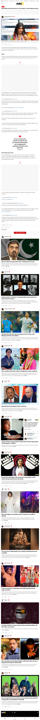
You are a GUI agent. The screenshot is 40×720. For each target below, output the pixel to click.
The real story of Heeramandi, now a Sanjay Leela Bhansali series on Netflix (19, 552)
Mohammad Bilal (7, 345)
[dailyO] (20, 3)
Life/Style (5, 453)
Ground (5, 309)
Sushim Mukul (6, 236)
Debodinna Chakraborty (8, 16)
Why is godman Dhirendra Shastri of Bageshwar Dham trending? (19, 371)
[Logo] (4, 712)
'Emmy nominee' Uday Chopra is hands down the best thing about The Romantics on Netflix (20, 442)
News (3, 6)
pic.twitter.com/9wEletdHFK (18, 107)
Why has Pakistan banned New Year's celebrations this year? (18, 261)
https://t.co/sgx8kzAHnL (6, 211)
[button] (3, 44)
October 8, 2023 (14, 99)
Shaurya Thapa (7, 416)
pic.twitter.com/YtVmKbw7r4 (7, 199)
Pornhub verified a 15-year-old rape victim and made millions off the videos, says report (19, 626)
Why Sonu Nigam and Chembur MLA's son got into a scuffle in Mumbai (18, 515)
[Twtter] (10, 712)
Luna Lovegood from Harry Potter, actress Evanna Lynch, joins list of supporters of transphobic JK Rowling (20, 698)
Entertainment (6, 417)
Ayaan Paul (6, 271)
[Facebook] (12, 712)
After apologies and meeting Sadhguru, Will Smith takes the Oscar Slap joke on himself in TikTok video (20, 661)
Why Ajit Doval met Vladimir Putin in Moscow (14, 406)
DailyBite (6, 381)
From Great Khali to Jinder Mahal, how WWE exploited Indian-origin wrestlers (19, 589)
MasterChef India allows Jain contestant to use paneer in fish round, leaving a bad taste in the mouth (18, 478)
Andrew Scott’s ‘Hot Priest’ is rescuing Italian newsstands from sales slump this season (19, 297)
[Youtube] (14, 712)
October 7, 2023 (14, 111)
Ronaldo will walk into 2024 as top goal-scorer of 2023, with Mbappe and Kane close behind (18, 334)
